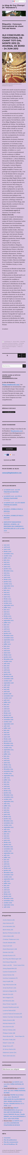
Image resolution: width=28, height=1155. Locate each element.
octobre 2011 (7, 851)
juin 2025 (7, 560)
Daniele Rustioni (9, 955)
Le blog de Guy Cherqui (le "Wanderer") (13, 6)
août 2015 (7, 752)
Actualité (22, 341)
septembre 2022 (9, 605)
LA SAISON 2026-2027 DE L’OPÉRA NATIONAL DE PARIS (14, 1084)
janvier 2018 (7, 693)
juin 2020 (7, 646)
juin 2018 (6, 687)
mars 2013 (7, 814)
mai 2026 (7, 545)
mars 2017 (7, 711)
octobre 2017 (8, 698)
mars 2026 (7, 549)
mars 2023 (7, 596)
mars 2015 (7, 762)
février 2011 (7, 868)
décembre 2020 (8, 635)
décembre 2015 (8, 743)
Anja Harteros (8, 923)
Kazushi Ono (8, 994)
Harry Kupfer (8, 981)
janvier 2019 (7, 674)
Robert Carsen (8, 1043)
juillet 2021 (7, 622)
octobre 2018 (8, 681)
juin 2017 (6, 704)
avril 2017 (7, 709)
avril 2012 (7, 838)
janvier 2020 (7, 657)
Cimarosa (21, 343)
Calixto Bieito (8, 936)
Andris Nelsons (9, 920)
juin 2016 (6, 730)
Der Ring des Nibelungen (12, 959)
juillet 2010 (7, 883)
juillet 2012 (7, 831)
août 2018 (7, 685)
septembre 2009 (9, 905)
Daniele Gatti (8, 952)
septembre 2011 (8, 853)
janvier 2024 (7, 581)
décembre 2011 (8, 846)
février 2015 (7, 765)
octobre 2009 (8, 902)
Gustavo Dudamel (9, 971)
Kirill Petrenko (8, 1001)
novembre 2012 (8, 823)
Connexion (7, 1138)
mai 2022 (6, 612)
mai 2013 (6, 810)
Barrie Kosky (8, 929)
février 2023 (7, 599)
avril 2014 (7, 786)
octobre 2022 (8, 603)
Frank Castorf (18, 965)
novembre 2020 (8, 637)
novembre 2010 (8, 874)
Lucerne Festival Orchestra (12, 1013)
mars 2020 (7, 653)
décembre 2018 (8, 676)
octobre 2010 (8, 877)
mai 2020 (6, 648)
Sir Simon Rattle (9, 1049)
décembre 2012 (8, 821)
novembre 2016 (8, 719)
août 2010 (7, 881)
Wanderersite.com (16, 431)
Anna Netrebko (9, 926)
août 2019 (7, 663)
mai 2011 (6, 862)
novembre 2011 (8, 849)
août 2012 (7, 829)
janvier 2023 (7, 601)
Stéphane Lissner (9, 1052)
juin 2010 (6, 885)
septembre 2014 (9, 775)
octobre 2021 (8, 618)
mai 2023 (6, 592)
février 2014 (7, 790)
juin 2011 (6, 859)
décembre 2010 (8, 872)
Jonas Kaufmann (9, 988)
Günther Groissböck (10, 978)
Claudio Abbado (9, 942)
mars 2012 (7, 840)
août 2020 (7, 642)
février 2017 (7, 713)
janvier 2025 (7, 568)
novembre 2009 (9, 900)
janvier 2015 (7, 767)
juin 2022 (7, 609)
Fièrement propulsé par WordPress (10, 1152)
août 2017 (7, 700)
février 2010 (7, 894)
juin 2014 (6, 782)
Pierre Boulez (8, 1036)
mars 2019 (7, 672)
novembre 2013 (8, 797)
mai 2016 (6, 732)
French (17, 1)
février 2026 (7, 551)
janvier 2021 (7, 633)
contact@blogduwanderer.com (11, 472)
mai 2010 (6, 887)
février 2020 (7, 655)
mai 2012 (6, 836)
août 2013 (7, 803)
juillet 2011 (7, 857)
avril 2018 (7, 691)
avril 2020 (7, 650)
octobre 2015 (8, 747)
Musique (15, 343)
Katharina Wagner (9, 991)
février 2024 (7, 579)
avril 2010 (7, 890)
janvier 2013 (7, 818)
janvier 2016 (7, 741)
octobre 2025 (8, 556)
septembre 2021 (9, 620)
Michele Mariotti (9, 1023)
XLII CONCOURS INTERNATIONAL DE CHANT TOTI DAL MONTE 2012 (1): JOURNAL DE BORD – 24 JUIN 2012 (13, 42)
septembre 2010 (9, 879)
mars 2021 (7, 631)
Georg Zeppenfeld (10, 968)
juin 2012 (6, 834)
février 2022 (7, 616)
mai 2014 (6, 784)
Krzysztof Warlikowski (11, 1007)
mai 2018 (6, 689)
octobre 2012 (8, 825)
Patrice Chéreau (9, 1030)
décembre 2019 (8, 659)
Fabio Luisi (7, 965)
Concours (10, 343)
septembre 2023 (9, 586)
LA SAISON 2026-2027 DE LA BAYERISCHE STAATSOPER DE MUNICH (13, 1123)
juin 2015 (6, 756)
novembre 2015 (8, 745)
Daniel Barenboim (10, 949)
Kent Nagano (8, 997)
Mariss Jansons (9, 1020)
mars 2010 (7, 892)
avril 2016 (7, 734)
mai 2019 (6, 668)
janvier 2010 (7, 896)
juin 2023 (6, 590)
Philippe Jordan (9, 1033)
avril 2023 (7, 594)
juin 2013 (6, 808)
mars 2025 (7, 566)
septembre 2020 (9, 640)
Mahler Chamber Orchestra (12, 1017)
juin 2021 (6, 624)
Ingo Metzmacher (9, 984)
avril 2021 (7, 629)
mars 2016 (7, 737)
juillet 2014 (7, 780)
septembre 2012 (9, 827)
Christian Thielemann (11, 939)
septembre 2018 (9, 683)
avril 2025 (7, 564)
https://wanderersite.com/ (11, 384)
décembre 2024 (8, 571)
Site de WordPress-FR (10, 1144)
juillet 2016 (7, 728)
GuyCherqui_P (8, 341)
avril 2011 (6, 864)
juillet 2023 (7, 588)
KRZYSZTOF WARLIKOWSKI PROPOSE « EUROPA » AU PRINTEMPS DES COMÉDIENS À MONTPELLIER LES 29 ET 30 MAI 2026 (14, 526)
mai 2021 (6, 627)
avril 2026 (7, 547)
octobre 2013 (8, 799)
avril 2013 (7, 812)
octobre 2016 (8, 721)
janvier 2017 (7, 715)
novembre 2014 (8, 771)
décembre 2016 (8, 717)
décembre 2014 (8, 769)
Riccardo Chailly (9, 1039)
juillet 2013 (7, 806)
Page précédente (19, 357)
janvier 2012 (7, 844)
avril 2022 (7, 614)
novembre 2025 (8, 553)
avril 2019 (7, 670)
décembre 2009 (8, 898)
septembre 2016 (9, 724)
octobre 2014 (8, 773)
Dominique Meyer (9, 962)
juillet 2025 (7, 558)
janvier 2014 (7, 793)
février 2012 (7, 842)
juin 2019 (6, 665)
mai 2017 (6, 706)
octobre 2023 (8, 584)
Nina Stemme (8, 1026)
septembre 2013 (8, 801)
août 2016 (7, 726)
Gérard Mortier (8, 975)
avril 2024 (7, 575)
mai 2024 (6, 573)
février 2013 (7, 816)
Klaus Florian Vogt (10, 1004)
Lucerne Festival (9, 1010)
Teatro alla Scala (9, 1055)
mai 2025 (6, 562)
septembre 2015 (9, 749)
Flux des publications (10, 1140)
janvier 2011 (7, 870)
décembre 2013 (8, 795)
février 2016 (7, 739)
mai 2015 (6, 758)
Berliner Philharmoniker (11, 933)
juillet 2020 (7, 644)
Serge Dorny (8, 1046)
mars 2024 (7, 577)
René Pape (19, 1036)
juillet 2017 (7, 702)
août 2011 (6, 855)
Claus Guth (7, 946)
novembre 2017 (8, 696)
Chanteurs (4, 343)
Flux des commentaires (11, 1142)
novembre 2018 (8, 678)
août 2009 (7, 907)
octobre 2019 (8, 661)
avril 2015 (7, 760)
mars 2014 (7, 788)
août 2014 (7, 777)
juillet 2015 (7, 754)
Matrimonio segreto (11, 346)
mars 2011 (7, 866)
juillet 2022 (7, 607)
